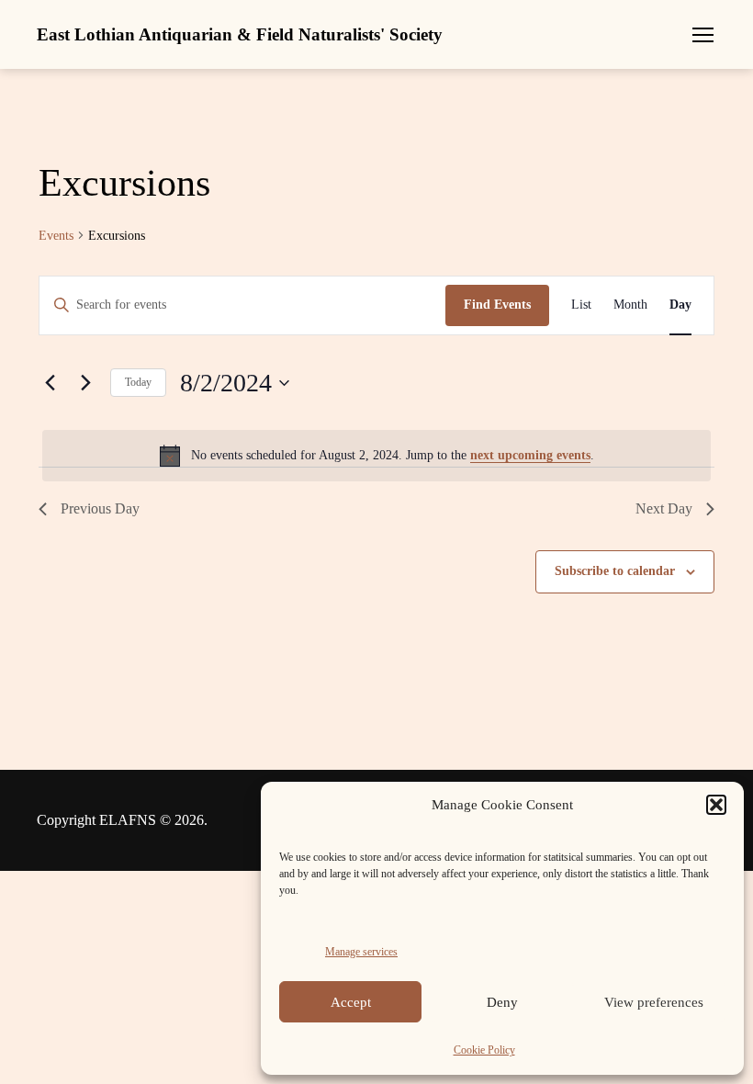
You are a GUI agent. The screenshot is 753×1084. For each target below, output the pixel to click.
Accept (351, 1002)
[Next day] (85, 383)
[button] (716, 805)
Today (138, 382)
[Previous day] (50, 383)
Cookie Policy (484, 1050)
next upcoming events (530, 455)
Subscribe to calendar (615, 571)
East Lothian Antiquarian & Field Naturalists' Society (240, 34)
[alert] (376, 455)
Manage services (361, 951)
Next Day (663, 508)
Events (56, 236)
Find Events (497, 304)
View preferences (653, 1002)
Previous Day (100, 508)
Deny (502, 1002)
